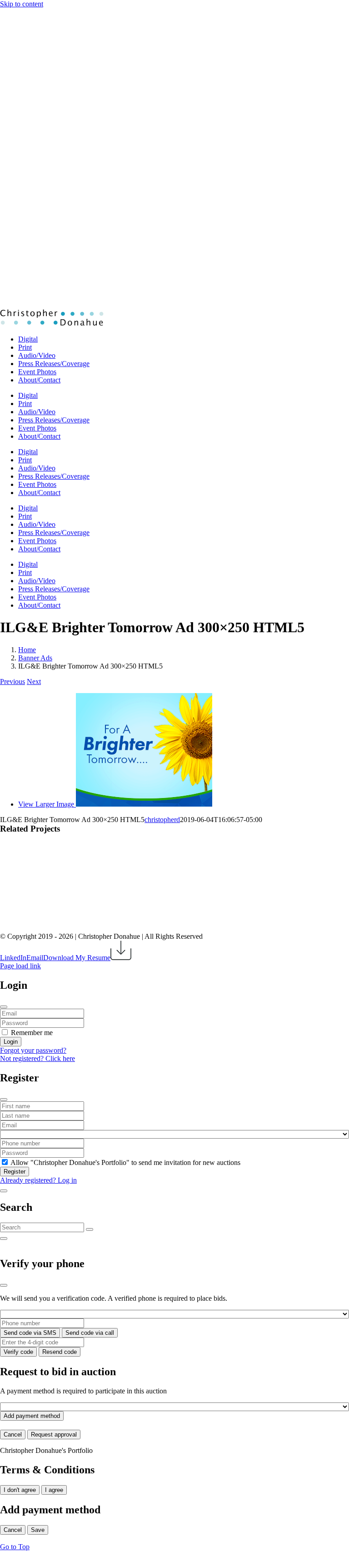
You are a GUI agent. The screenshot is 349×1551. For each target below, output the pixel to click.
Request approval (54, 1434)
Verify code (18, 1351)
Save (38, 1529)
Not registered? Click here (37, 1058)
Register (14, 1171)
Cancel (13, 1434)
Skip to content (21, 4)
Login (11, 1041)
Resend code (59, 1351)
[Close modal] (3, 1007)
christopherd (162, 819)
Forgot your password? (33, 1050)
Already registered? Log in (38, 1180)
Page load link (20, 966)
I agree (54, 1490)
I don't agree (20, 1490)
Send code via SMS (30, 1332)
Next (34, 681)
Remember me (32, 1032)
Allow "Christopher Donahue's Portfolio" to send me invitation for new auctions (125, 1162)
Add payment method (32, 1415)
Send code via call (89, 1332)
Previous (12, 681)
